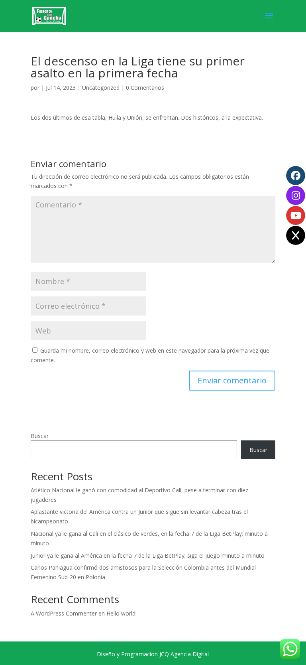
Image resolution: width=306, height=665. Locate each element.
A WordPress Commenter (64, 613)
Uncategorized (101, 87)
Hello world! (121, 613)
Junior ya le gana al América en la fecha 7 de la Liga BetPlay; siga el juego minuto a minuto (148, 555)
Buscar (40, 436)
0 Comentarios (145, 87)
